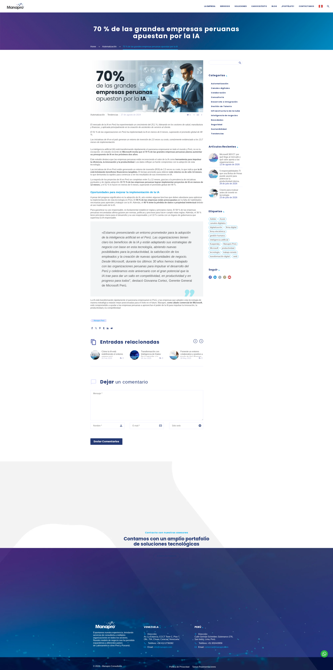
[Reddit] (112, 328)
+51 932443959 (215, 643)
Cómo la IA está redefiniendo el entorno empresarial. (112, 354)
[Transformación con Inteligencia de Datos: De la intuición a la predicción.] (135, 355)
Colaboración (218, 92)
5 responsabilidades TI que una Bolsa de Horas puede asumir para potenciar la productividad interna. (231, 176)
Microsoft (214, 248)
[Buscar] (327, 6)
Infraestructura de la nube (225, 111)
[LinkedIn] (108, 328)
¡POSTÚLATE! (288, 6)
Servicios (225, 6)
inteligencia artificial (219, 240)
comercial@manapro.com (216, 647)
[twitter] (219, 278)
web (235, 256)
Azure (222, 219)
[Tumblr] (104, 328)
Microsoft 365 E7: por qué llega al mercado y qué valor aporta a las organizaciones (230, 158)
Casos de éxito (259, 6)
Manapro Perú (99, 321)
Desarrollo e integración (224, 102)
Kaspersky (215, 244)
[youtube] (229, 278)
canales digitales (218, 223)
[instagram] (224, 278)
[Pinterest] (100, 328)
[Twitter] (96, 328)
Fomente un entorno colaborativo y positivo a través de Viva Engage (191, 354)
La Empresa (209, 6)
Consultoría (217, 97)
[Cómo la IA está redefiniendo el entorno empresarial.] (96, 355)
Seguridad (216, 124)
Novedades (217, 120)
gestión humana (217, 236)
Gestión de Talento (221, 106)
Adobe (213, 219)
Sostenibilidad (219, 129)
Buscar (240, 62)
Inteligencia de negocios (224, 115)
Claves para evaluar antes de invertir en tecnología (229, 192)
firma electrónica (217, 231)
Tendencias (112, 115)
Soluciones (241, 6)
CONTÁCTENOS (166, 556)
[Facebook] (92, 328)
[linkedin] (215, 278)
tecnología (215, 252)
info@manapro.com (163, 647)
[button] (195, 341)
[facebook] (210, 278)
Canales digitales (220, 88)
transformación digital (220, 256)
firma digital (231, 227)
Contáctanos (306, 6)
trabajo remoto (229, 252)
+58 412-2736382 (165, 643)
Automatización (97, 115)
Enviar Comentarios (106, 441)
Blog (274, 6)
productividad (228, 248)
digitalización (216, 227)
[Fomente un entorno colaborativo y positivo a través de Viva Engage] (174, 355)
